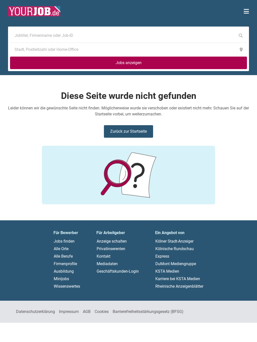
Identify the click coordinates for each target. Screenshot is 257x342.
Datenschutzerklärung (35, 311)
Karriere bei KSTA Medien (177, 278)
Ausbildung (64, 271)
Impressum (69, 311)
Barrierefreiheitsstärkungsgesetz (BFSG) (148, 311)
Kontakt (103, 256)
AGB (87, 311)
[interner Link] (34, 11)
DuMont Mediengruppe (175, 263)
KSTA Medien (167, 271)
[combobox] (123, 36)
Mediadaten (107, 263)
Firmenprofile (65, 263)
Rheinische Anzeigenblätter (179, 286)
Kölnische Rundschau (174, 248)
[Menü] (246, 11)
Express (162, 256)
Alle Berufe (63, 256)
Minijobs (61, 278)
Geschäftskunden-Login (118, 271)
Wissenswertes (67, 286)
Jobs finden (64, 241)
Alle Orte (61, 248)
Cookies (102, 311)
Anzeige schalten (112, 241)
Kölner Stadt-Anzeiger (174, 241)
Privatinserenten (111, 248)
